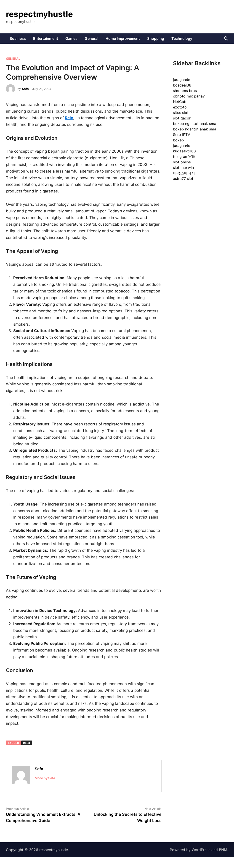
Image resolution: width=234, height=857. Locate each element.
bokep (178, 140)
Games (71, 38)
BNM (223, 849)
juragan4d (181, 79)
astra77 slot (183, 178)
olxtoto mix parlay (189, 96)
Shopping (155, 38)
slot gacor (182, 118)
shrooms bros (185, 90)
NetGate (180, 101)
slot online (182, 162)
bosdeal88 (182, 85)
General (91, 38)
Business (18, 38)
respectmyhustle (39, 14)
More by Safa (45, 778)
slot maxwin (183, 167)
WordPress (201, 849)
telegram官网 (184, 156)
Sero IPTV (181, 134)
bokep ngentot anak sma (194, 123)
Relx (26, 743)
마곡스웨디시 (184, 173)
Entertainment (45, 38)
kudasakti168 (184, 151)
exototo (180, 107)
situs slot (181, 112)
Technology (181, 38)
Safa (25, 89)
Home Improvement (123, 38)
